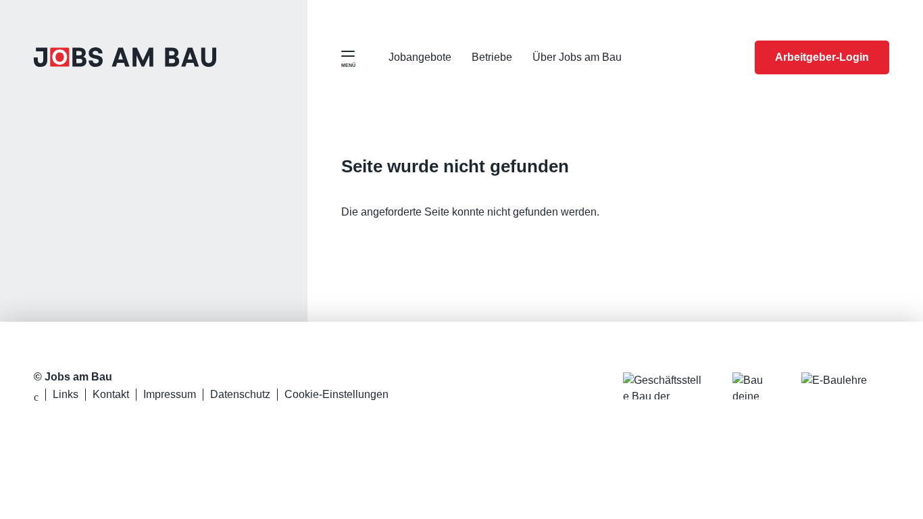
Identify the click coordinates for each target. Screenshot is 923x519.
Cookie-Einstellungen (336, 394)
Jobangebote (420, 57)
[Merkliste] (728, 57)
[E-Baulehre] (845, 385)
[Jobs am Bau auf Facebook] (36, 397)
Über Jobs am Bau (577, 57)
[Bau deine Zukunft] (753, 385)
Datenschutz (240, 394)
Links (65, 394)
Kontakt (111, 394)
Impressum (169, 394)
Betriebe (492, 57)
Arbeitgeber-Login (822, 57)
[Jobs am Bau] (125, 57)
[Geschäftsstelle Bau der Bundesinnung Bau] (664, 385)
